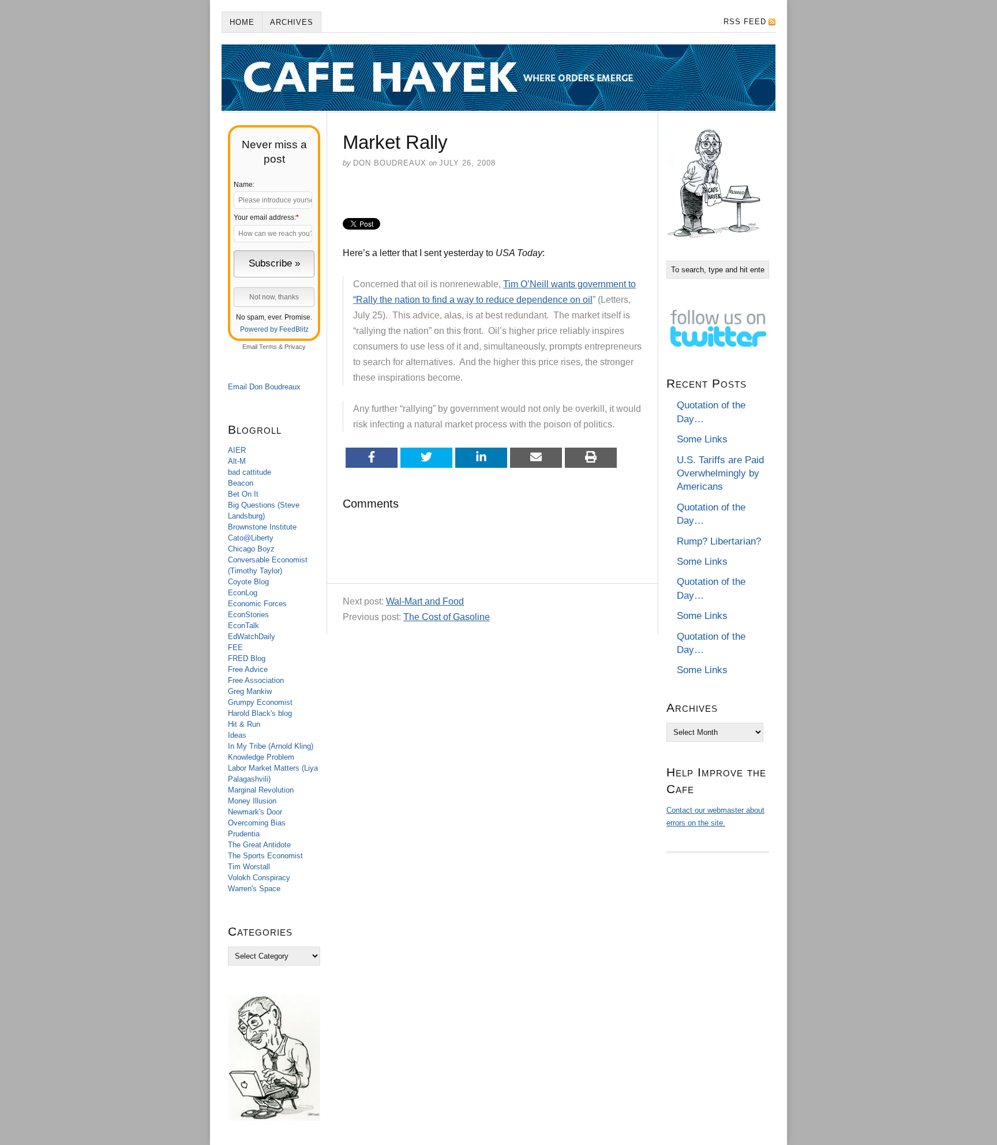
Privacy (295, 346)
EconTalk (243, 625)
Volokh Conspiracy (259, 877)
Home (242, 22)
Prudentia (244, 833)
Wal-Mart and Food (425, 601)
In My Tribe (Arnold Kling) (270, 746)
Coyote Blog (248, 581)
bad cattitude (249, 472)
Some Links (702, 439)
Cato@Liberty (250, 538)
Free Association (256, 680)
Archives (291, 22)
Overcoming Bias (257, 823)
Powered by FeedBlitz (274, 329)
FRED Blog (246, 658)
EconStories (248, 614)
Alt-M (237, 461)
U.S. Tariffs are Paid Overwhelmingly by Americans (720, 474)
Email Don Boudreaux (264, 386)
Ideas (237, 735)
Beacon (240, 483)
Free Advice (248, 669)
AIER (237, 450)
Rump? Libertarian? (719, 541)
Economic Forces (257, 603)
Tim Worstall (249, 866)
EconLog (242, 592)
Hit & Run (244, 724)
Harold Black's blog (260, 713)
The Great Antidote (259, 844)
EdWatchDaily (251, 636)
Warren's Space (254, 888)
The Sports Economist (265, 855)
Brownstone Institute (262, 527)
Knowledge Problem (261, 757)
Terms (268, 346)
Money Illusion (252, 801)
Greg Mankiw (250, 691)
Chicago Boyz (251, 549)
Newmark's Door (255, 812)
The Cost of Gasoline (446, 617)
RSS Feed (745, 21)
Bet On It (243, 494)
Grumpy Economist (260, 702)
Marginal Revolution (261, 790)
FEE (235, 647)
